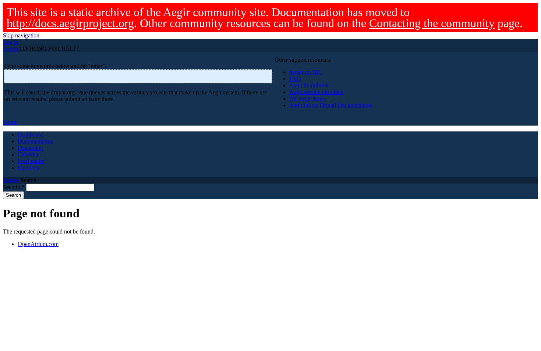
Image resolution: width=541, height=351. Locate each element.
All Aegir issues (307, 98)
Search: (14, 187)
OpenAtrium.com (38, 244)
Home (10, 122)
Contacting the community (432, 23)
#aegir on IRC (305, 72)
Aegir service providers (316, 92)
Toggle (11, 49)
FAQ (295, 79)
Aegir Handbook (309, 85)
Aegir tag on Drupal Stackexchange (330, 105)
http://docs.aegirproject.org (70, 23)
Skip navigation (21, 35)
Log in (10, 42)
